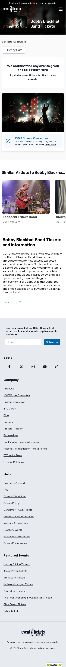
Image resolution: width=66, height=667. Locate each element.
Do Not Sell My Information (19, 516)
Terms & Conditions (15, 496)
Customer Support (14, 483)
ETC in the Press (13, 455)
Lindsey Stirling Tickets (17, 564)
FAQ (6, 489)
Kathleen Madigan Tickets (18, 584)
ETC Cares (9, 408)
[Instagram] (33, 367)
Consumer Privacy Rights (18, 509)
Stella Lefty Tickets (14, 577)
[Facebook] (9, 367)
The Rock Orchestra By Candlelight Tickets (28, 597)
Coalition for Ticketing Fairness (21, 442)
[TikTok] (56, 367)
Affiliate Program (13, 428)
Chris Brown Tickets (15, 604)
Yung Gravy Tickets (14, 591)
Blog (6, 415)
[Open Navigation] (60, 9)
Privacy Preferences (15, 543)
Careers (8, 422)
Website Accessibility (16, 523)
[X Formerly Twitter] (21, 367)
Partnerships (11, 435)
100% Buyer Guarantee (17, 395)
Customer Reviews (14, 402)
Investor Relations (14, 462)
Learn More (50, 144)
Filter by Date (13, 49)
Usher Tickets (11, 611)
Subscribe (52, 342)
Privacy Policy (11, 503)
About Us (9, 388)
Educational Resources (17, 536)
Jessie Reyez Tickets (15, 570)
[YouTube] (45, 367)
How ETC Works (13, 529)
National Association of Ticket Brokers (25, 448)
